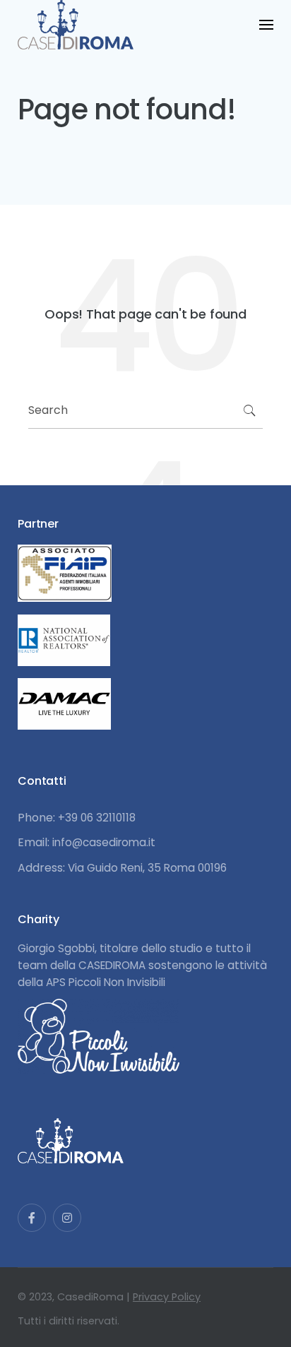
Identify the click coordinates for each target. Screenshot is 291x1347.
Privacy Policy (167, 1297)
